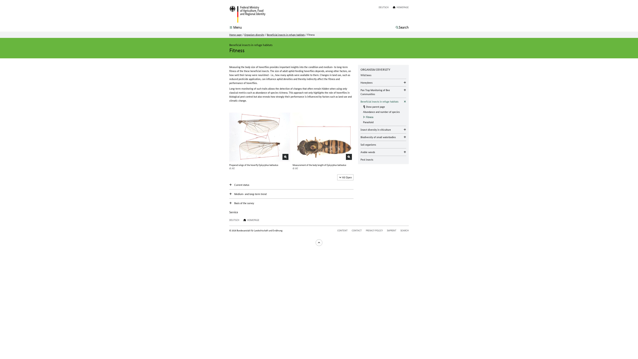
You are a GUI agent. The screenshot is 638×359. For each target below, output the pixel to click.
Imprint (391, 230)
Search (404, 230)
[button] (285, 157)
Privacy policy (374, 230)
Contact (357, 230)
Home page (235, 34)
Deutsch (384, 7)
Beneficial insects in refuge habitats (286, 34)
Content (342, 230)
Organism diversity (254, 34)
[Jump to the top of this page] (319, 242)
